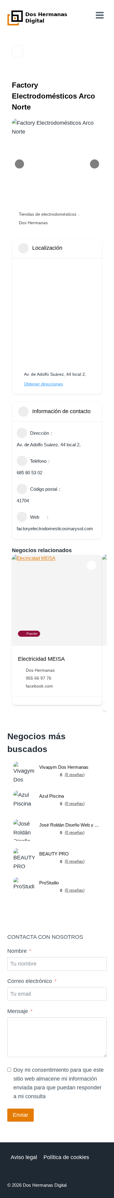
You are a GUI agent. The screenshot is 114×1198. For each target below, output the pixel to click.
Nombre (17, 951)
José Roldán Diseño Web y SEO (69, 825)
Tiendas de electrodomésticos (47, 214)
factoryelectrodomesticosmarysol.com (55, 528)
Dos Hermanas (33, 222)
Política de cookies (66, 1157)
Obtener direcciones (43, 383)
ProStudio (49, 882)
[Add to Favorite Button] (91, 565)
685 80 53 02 (29, 472)
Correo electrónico (29, 981)
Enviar (20, 1115)
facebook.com (39, 686)
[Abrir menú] (99, 15)
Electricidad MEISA (41, 659)
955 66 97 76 (38, 678)
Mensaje (17, 1011)
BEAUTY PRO (54, 853)
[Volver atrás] (17, 51)
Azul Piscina (51, 796)
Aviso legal (24, 1157)
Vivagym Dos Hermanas (63, 767)
